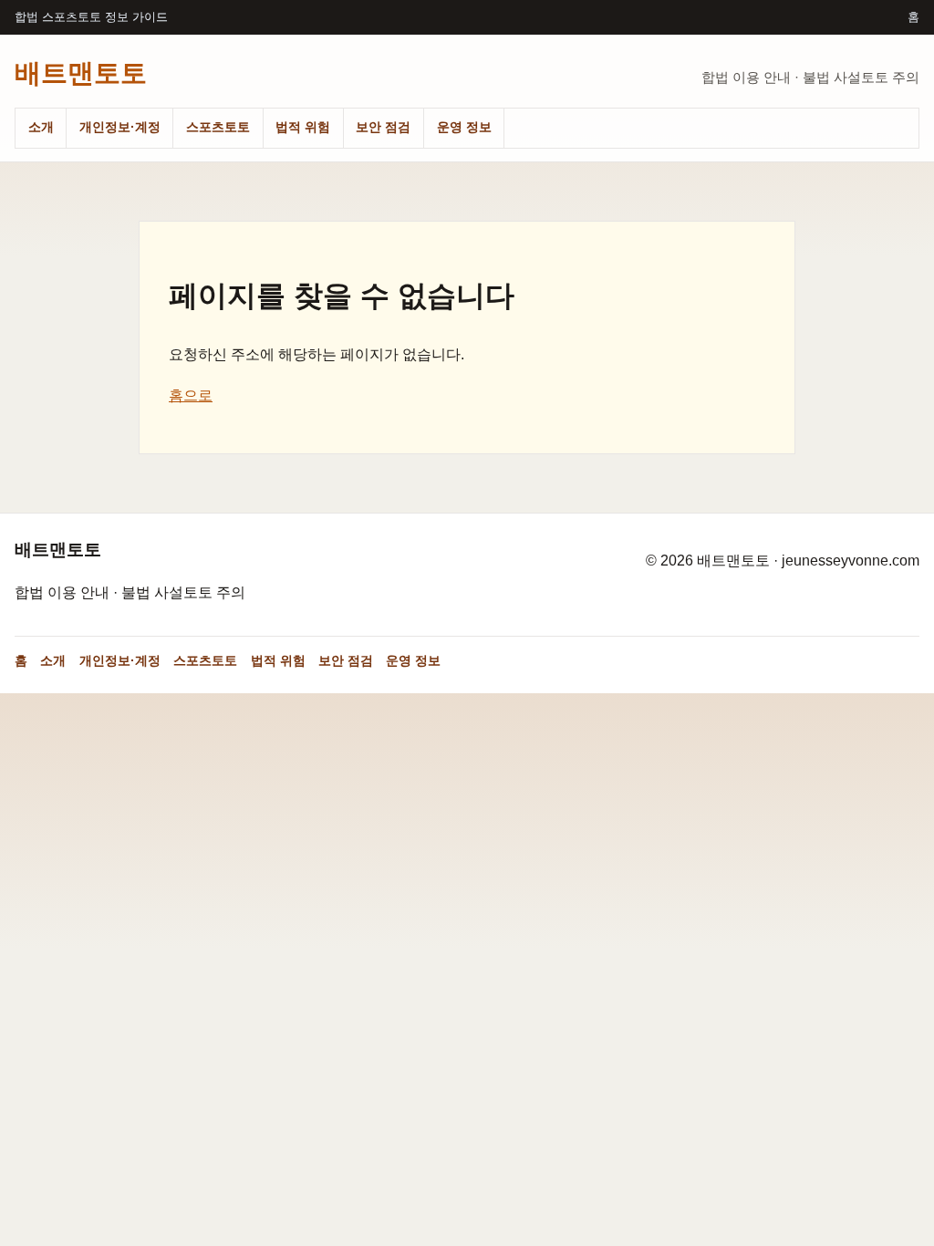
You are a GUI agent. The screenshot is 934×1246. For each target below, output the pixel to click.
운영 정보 (464, 126)
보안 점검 (383, 126)
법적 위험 (302, 126)
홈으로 (191, 395)
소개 (41, 126)
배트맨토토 (81, 72)
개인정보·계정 (120, 126)
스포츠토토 (218, 126)
